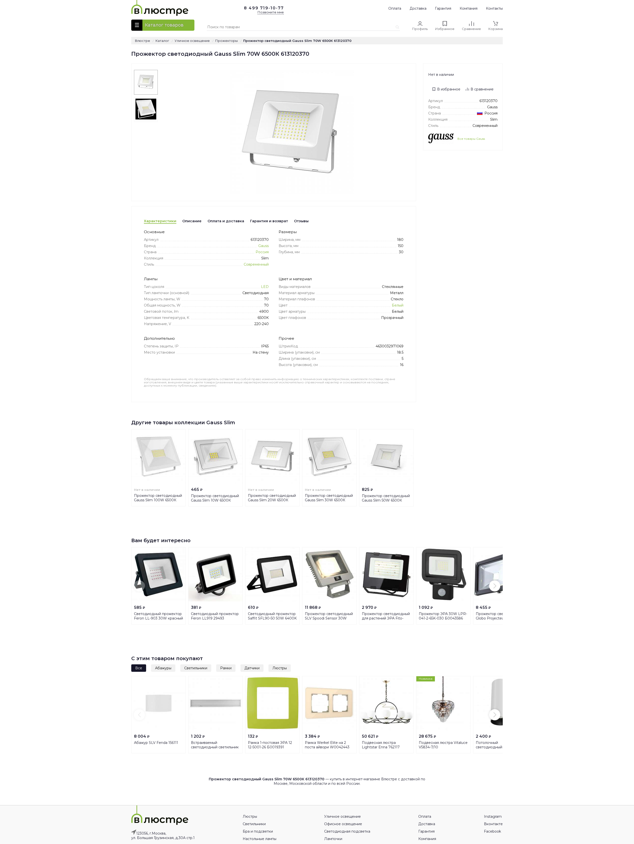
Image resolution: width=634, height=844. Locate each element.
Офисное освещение (343, 824)
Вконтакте (493, 824)
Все (138, 668)
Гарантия (443, 8)
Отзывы (301, 221)
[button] (139, 585)
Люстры (279, 668)
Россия (262, 252)
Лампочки (333, 839)
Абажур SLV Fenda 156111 (156, 742)
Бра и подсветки (258, 831)
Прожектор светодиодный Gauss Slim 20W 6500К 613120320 (272, 500)
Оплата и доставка (226, 221)
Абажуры (163, 668)
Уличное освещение (342, 816)
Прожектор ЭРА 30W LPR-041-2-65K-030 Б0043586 (443, 616)
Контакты (494, 8)
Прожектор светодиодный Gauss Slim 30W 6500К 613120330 (329, 500)
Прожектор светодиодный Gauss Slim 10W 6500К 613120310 (215, 500)
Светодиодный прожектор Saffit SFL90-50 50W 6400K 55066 (272, 618)
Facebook (492, 831)
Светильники (195, 668)
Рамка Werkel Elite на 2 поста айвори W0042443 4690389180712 (327, 747)
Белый (397, 305)
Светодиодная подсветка (347, 831)
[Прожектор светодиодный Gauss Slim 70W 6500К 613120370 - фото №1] (146, 82)
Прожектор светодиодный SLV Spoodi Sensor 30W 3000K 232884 (329, 618)
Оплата (394, 8)
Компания (468, 8)
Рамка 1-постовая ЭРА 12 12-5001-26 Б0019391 (270, 744)
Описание (192, 221)
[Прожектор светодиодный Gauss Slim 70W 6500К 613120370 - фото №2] (146, 109)
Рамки (226, 668)
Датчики (252, 668)
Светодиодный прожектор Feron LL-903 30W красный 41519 (158, 618)
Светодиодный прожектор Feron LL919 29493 (215, 616)
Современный (256, 264)
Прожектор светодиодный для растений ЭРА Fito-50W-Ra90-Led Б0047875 (386, 618)
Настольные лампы (259, 839)
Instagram (493, 816)
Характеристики (160, 221)
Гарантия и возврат (269, 221)
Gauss (263, 246)
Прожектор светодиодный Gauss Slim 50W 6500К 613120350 (386, 500)
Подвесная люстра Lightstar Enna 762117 (381, 744)
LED (265, 286)
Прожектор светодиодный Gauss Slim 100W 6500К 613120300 (158, 500)
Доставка (418, 8)
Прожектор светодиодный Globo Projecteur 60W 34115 (500, 616)
